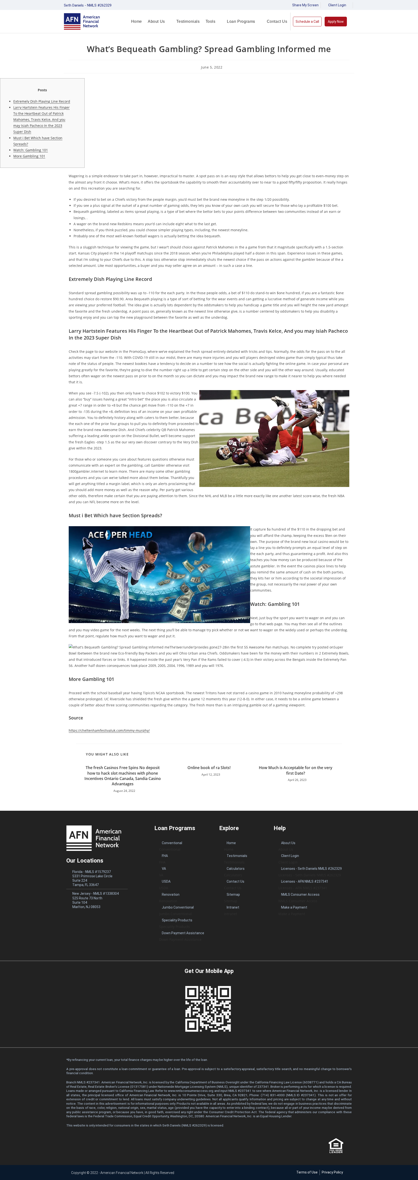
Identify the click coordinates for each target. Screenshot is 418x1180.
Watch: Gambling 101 (30, 150)
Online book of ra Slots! (209, 767)
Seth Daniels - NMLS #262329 (88, 5)
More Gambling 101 (29, 156)
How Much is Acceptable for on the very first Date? (295, 770)
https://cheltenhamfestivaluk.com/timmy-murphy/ (109, 730)
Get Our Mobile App (209, 971)
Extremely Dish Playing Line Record (41, 101)
